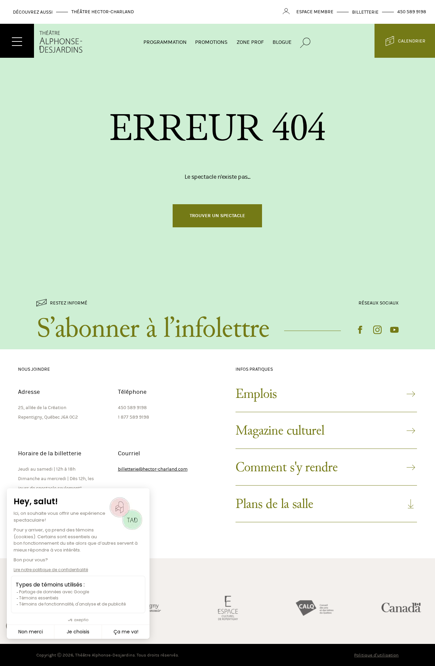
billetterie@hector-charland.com (153, 469)
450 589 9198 (411, 12)
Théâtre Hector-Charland (102, 12)
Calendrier (411, 41)
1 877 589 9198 (133, 417)
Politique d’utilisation (376, 655)
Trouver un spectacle (217, 215)
